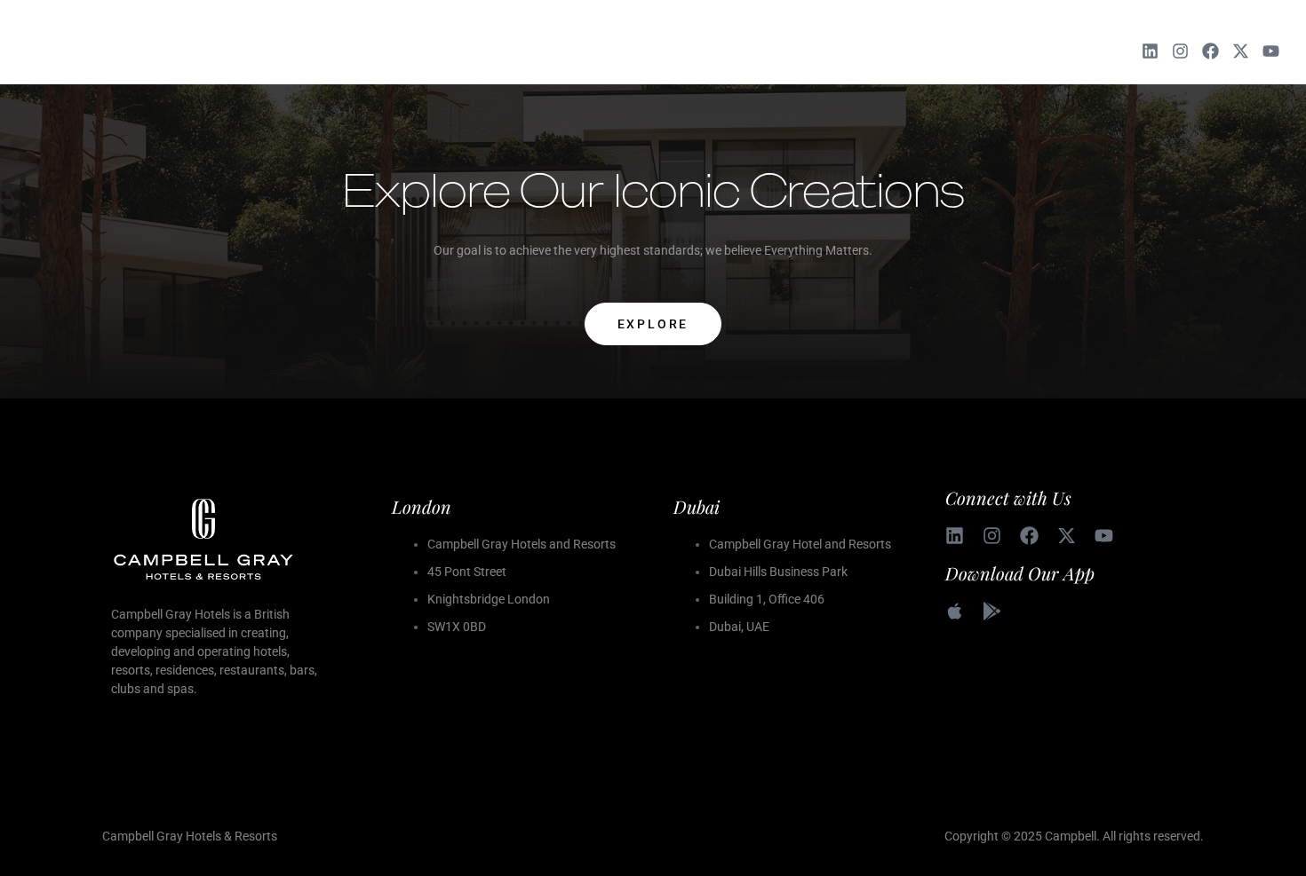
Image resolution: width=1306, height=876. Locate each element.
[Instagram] (1180, 51)
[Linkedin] (1150, 51)
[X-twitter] (1240, 51)
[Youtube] (1270, 51)
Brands (572, 51)
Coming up (793, 51)
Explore (653, 324)
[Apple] (954, 611)
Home (415, 51)
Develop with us (679, 51)
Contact (882, 51)
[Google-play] (992, 611)
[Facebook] (1210, 51)
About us (489, 51)
